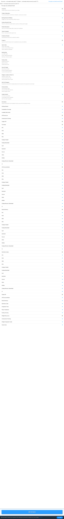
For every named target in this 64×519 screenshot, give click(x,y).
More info (40, 517)
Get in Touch (32, 512)
